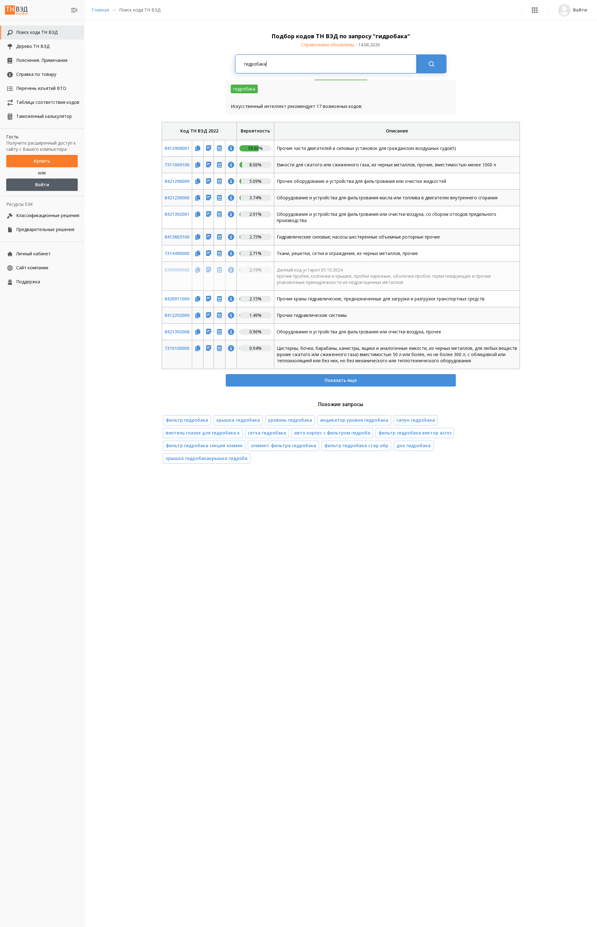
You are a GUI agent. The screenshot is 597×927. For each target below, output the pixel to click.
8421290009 (176, 181)
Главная (100, 10)
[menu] (74, 10)
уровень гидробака (290, 420)
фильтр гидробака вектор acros (414, 433)
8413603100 (176, 237)
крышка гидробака (238, 420)
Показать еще (341, 380)
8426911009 (176, 299)
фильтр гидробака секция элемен (204, 445)
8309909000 (176, 270)
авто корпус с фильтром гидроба (332, 433)
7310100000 (176, 348)
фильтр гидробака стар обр (356, 445)
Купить (42, 161)
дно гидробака (413, 445)
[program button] (534, 10)
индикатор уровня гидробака (354, 420)
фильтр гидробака (187, 420)
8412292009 (176, 315)
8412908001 (176, 148)
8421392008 (176, 332)
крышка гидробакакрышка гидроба (207, 458)
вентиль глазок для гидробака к (203, 433)
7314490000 (176, 253)
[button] (534, 10)
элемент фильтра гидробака (283, 445)
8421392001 (176, 214)
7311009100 (176, 165)
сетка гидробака (267, 433)
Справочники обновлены (340, 45)
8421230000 (176, 198)
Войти (42, 185)
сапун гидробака (415, 420)
